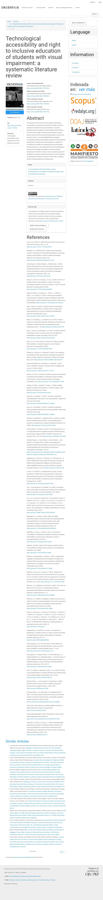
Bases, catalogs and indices (64, 7)
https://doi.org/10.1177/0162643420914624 (39, 349)
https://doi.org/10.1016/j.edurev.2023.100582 (40, 608)
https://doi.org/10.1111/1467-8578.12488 (52, 582)
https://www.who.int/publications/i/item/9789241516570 (43, 719)
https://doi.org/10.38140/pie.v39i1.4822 (54, 436)
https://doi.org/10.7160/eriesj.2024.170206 (39, 666)
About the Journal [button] (27, 7)
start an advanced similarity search (24, 857)
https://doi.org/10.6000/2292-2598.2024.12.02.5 (40, 260)
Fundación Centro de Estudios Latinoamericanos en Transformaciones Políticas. (32, 880)
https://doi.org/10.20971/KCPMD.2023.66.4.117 (40, 651)
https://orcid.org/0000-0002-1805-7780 (38, 112)
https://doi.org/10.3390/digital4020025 (38, 640)
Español (74, 45)
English (74, 40)
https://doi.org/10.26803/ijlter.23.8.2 (37, 734)
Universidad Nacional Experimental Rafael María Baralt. (25, 876)
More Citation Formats (38, 225)
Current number (40, 7)
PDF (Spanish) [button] (14, 112)
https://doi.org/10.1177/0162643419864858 (39, 289)
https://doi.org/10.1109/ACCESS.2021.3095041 (49, 302)
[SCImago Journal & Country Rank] (80, 94)
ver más (87, 89)
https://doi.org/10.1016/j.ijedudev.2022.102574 (40, 483)
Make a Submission (78, 23)
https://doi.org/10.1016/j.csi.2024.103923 (44, 425)
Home (9, 21)
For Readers (75, 63)
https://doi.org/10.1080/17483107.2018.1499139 (41, 338)
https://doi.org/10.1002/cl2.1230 (54, 468)
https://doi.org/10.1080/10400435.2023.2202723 (48, 359)
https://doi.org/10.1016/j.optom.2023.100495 (40, 494)
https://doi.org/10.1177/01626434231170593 (51, 381)
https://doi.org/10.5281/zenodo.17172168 (51, 221)
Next (62, 852)
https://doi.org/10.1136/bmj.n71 (36, 626)
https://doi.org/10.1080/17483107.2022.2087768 (41, 512)
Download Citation (37, 229)
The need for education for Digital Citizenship (41, 791)
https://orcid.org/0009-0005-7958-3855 (38, 96)
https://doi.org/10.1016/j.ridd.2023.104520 (39, 552)
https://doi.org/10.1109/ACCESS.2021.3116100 (40, 370)
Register (92, 2)
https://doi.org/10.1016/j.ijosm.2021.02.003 (39, 541)
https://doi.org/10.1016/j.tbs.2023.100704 (39, 392)
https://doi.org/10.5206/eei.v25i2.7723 (53, 327)
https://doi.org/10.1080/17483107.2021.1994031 (41, 316)
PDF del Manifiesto (88, 161)
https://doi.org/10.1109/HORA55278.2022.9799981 (41, 528)
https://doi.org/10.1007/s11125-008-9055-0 (39, 247)
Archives (50, 7)
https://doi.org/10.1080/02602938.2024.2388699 (41, 595)
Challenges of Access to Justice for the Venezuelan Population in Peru (43, 781)
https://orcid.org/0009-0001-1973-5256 (38, 88)
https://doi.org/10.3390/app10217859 (37, 688)
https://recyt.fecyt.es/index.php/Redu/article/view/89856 (43, 702)
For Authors (75, 67)
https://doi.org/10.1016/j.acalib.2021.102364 (39, 568)
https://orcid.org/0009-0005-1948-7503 (38, 104)
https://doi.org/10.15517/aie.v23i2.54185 (38, 276)
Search (78, 7)
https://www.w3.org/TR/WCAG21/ (36, 710)
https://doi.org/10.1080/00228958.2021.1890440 (41, 403)
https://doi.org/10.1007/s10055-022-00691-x (39, 677)
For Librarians (76, 72)
